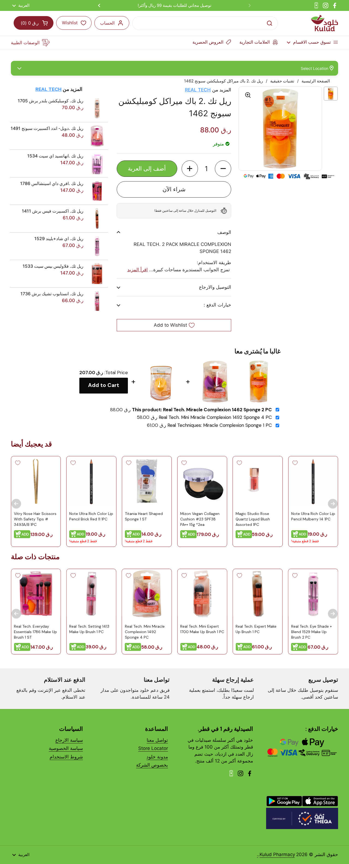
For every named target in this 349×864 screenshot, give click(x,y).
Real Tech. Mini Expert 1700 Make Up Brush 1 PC (202, 629)
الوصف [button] (224, 232)
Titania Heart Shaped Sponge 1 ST (144, 516)
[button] (223, 168)
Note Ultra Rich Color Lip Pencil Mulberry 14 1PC (313, 516)
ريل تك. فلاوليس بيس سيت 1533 (53, 266)
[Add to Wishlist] (295, 462)
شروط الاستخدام (66, 756)
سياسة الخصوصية (66, 748)
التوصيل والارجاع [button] (215, 287)
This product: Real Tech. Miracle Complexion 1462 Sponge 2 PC (202, 410)
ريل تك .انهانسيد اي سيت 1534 (55, 156)
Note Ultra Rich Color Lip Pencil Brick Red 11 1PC (91, 516)
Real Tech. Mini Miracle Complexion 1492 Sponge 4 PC (215, 417)
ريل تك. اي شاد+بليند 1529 (58, 238)
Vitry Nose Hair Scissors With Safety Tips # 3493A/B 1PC (35, 519)
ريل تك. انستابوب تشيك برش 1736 (51, 293)
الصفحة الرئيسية (316, 81)
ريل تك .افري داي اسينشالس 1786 (51, 183)
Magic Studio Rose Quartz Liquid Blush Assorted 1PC (253, 519)
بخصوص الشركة (152, 765)
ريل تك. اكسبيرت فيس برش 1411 (52, 211)
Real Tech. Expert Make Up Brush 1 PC (256, 629)
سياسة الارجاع (69, 740)
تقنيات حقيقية (282, 81)
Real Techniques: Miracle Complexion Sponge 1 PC (219, 425)
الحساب (107, 23)
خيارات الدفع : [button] (217, 305)
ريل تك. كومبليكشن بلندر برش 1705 (50, 100)
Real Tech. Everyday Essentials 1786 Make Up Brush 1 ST (35, 632)
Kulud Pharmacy (277, 854)
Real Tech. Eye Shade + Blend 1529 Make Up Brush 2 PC (311, 632)
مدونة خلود (157, 756)
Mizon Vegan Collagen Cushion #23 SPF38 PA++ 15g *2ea (199, 519)
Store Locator (153, 748)
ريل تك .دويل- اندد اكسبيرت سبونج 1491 (47, 128)
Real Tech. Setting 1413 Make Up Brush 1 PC (89, 629)
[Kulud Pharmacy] (324, 23)
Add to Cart (103, 385)
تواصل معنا (157, 740)
